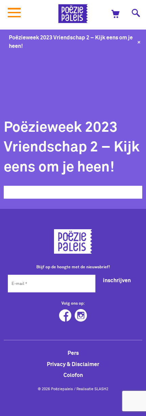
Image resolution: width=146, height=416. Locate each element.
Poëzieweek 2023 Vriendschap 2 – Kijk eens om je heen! (71, 41)
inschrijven (117, 280)
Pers (73, 353)
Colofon (73, 375)
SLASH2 (101, 389)
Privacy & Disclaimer (73, 364)
